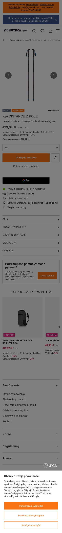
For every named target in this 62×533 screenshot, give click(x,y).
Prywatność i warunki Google (25, 496)
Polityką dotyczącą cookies (27, 484)
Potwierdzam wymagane (31, 515)
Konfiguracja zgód (31, 525)
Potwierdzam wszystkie (31, 506)
